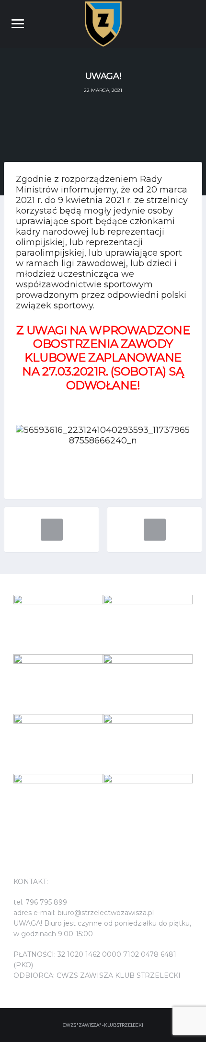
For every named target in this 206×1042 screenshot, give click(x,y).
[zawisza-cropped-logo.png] (103, 23)
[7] (58, 804)
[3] (148, 744)
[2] (58, 625)
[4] (148, 684)
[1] (58, 744)
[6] (58, 684)
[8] (148, 804)
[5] (148, 625)
